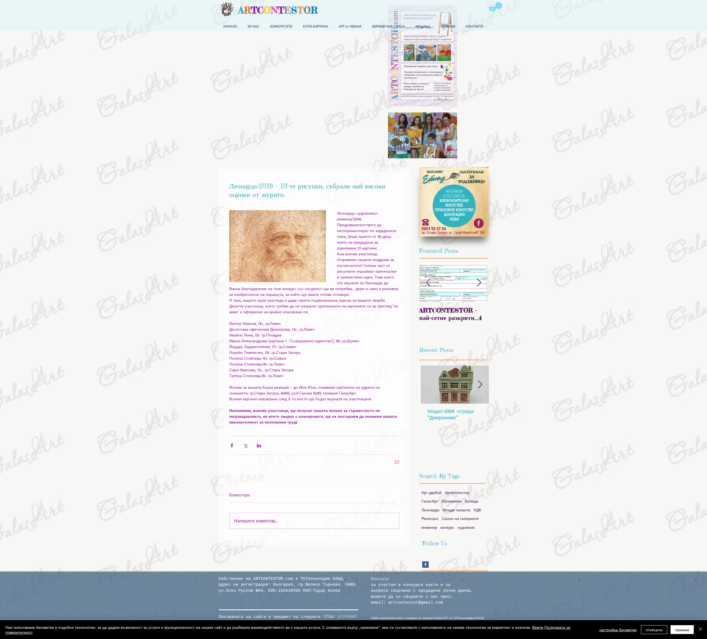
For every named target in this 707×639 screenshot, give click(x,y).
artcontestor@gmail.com (415, 602)
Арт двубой (431, 492)
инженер (429, 527)
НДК (477, 509)
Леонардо (430, 509)
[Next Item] (478, 282)
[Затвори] (700, 630)
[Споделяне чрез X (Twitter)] (245, 445)
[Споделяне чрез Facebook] (231, 445)
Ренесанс (430, 518)
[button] (495, 6)
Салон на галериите (460, 518)
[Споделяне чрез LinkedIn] (259, 445)
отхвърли (654, 629)
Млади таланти (456, 509)
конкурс (447, 527)
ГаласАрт (429, 501)
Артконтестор (457, 492)
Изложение (452, 501)
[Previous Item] (428, 282)
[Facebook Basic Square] (425, 564)
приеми (682, 629)
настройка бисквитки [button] (618, 629)
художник (466, 527)
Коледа (471, 501)
